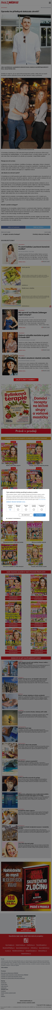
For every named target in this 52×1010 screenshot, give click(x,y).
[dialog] (26, 505)
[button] (26, 501)
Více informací (42, 499)
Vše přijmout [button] (39, 515)
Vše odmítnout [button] (26, 515)
